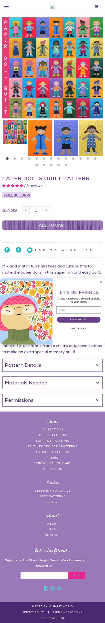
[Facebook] (46, 589)
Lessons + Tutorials (52, 490)
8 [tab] (59, 159)
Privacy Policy (33, 612)
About (52, 523)
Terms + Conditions (68, 612)
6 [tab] (45, 159)
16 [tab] (52, 166)
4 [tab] (30, 159)
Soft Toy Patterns (52, 440)
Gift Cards (52, 469)
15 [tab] (45, 166)
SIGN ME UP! (79, 319)
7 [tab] (52, 159)
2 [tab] (15, 159)
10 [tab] (74, 159)
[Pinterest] (59, 589)
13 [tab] (96, 159)
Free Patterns (52, 496)
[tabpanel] (15, 132)
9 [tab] (67, 159)
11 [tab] (81, 159)
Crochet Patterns (52, 452)
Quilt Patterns (52, 435)
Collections (52, 429)
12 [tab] (89, 159)
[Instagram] (52, 589)
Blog (52, 502)
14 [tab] (37, 166)
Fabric (52, 457)
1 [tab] (8, 159)
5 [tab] (37, 159)
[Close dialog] (101, 282)
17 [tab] (59, 166)
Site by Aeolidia (53, 618)
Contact (52, 535)
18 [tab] (67, 166)
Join (76, 575)
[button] (13, 186)
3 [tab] (23, 159)
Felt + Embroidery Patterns (52, 446)
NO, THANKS (79, 329)
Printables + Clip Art (52, 463)
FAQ (52, 529)
